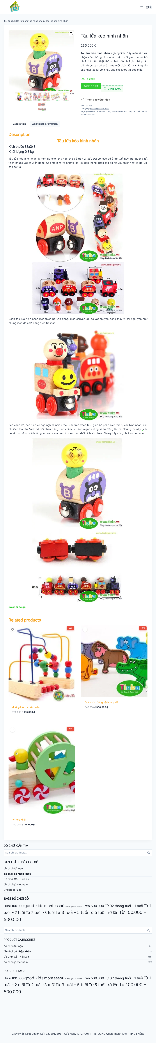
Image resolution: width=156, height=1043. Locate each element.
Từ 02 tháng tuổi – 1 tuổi (124, 906)
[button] (71, 33)
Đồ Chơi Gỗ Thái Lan (16, 879)
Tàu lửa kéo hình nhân (78, 140)
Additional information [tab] (45, 123)
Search (149, 852)
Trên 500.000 (93, 906)
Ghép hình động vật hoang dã (101, 702)
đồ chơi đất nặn (13, 868)
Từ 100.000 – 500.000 (121, 111)
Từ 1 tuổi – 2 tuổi (103, 111)
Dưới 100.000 (14, 906)
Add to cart (90, 86)
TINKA (79, 907)
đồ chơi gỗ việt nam (16, 884)
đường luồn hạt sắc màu (25, 707)
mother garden (70, 907)
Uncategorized (13, 889)
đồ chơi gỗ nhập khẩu (99, 108)
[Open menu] (141, 7)
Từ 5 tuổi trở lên (103, 912)
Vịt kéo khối (19, 819)
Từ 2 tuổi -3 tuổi (140, 111)
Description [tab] (19, 123)
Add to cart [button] (114, 716)
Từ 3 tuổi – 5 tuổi (88, 114)
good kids (90, 111)
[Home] (5, 21)
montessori (54, 905)
